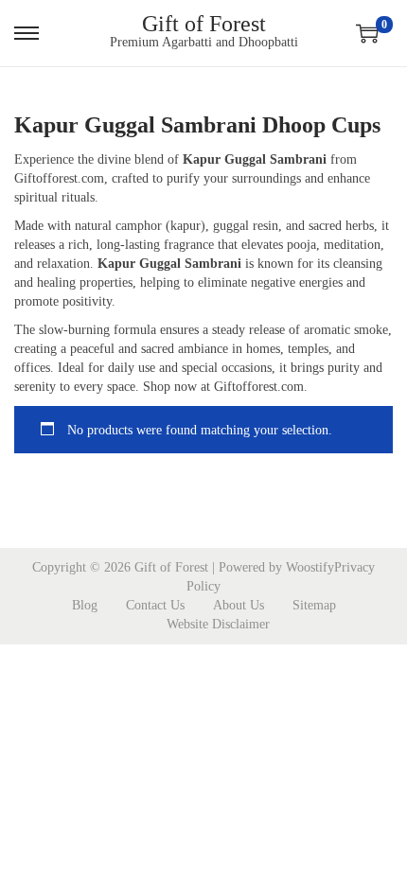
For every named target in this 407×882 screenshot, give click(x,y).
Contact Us (155, 605)
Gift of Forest (204, 23)
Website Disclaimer (218, 624)
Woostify (310, 567)
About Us (238, 605)
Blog (84, 605)
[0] (367, 33)
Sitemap (314, 605)
